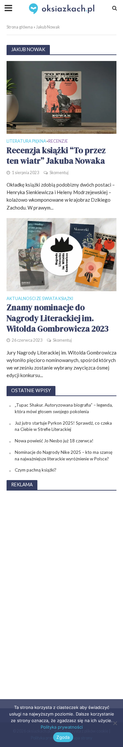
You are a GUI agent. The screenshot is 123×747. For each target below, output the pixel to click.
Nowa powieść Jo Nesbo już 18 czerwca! (54, 440)
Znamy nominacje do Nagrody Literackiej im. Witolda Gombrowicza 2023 (58, 318)
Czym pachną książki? (35, 470)
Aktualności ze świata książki (40, 299)
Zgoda (63, 737)
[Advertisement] (61, 594)
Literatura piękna (26, 141)
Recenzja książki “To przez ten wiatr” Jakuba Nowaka (56, 155)
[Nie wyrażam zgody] (115, 723)
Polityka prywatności (62, 727)
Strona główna (20, 27)
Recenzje (58, 141)
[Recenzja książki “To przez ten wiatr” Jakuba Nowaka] (61, 97)
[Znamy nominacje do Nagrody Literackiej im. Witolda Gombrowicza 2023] (61, 254)
